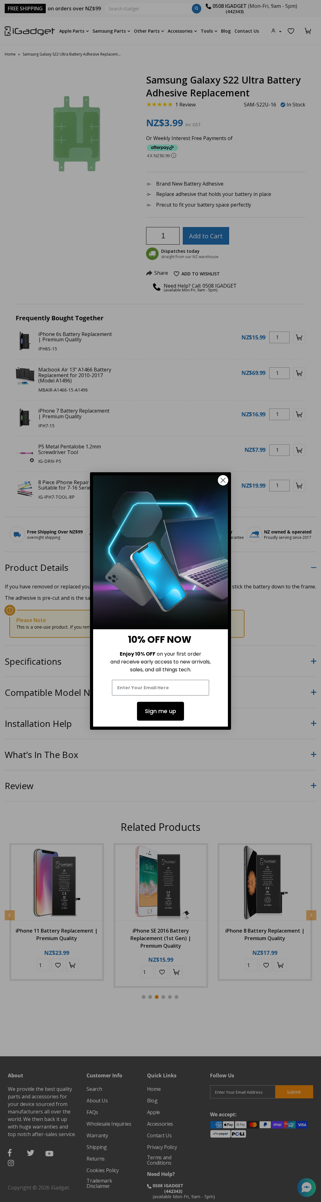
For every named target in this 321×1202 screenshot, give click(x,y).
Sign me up (160, 711)
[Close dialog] (223, 480)
